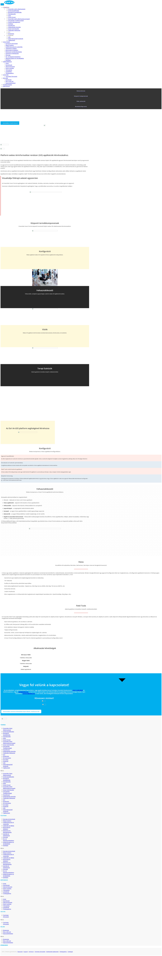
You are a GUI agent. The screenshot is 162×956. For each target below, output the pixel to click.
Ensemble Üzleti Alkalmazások (7, 729)
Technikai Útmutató (6, 916)
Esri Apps (5, 759)
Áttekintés (6, 756)
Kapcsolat (20, 951)
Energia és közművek (9, 819)
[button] (10, 123)
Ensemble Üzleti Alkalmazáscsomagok (9, 742)
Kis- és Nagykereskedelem (8, 839)
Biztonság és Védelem (6, 828)
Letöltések (6, 892)
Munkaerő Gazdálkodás (6, 734)
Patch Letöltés (7, 888)
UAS (4, 763)
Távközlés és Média (8, 826)
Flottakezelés (7, 736)
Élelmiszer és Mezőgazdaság (7, 831)
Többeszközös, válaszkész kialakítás (13, 401)
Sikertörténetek (7, 887)
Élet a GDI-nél (7, 932)
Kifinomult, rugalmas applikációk (12, 404)
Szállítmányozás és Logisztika (8, 823)
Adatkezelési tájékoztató (52, 951)
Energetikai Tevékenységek (7, 747)
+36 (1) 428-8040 (77, 690)
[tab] (28, 397)
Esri (4, 754)
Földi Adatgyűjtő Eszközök (7, 765)
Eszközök (5, 761)
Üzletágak (70, 951)
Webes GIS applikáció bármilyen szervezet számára (18, 398)
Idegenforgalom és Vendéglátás (8, 843)
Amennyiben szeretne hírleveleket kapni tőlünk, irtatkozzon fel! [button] (21, 711)
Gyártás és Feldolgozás (6, 834)
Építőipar (5, 845)
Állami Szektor (7, 821)
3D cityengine (7, 758)
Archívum (31, 951)
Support (26, 951)
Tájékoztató (6, 768)
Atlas (4, 738)
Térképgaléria (7, 893)
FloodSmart (6, 750)
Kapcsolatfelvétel (8, 933)
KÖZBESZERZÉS (4, 945)
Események (6, 885)
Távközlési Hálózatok (9, 753)
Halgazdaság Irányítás (9, 751)
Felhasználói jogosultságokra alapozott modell (17, 407)
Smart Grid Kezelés (8, 745)
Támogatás (6, 890)
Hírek (4, 883)
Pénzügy (5, 837)
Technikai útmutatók (40, 951)
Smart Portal (6, 740)
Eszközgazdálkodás (8, 731)
